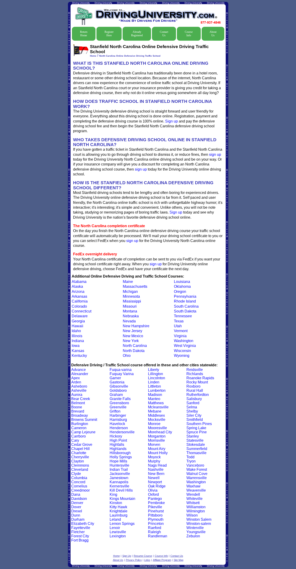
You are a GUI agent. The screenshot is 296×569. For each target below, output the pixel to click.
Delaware (80, 316)
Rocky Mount (197, 382)
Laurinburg (118, 515)
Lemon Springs (122, 524)
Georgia (78, 321)
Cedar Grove (81, 445)
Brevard (77, 411)
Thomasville (196, 453)
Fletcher (78, 532)
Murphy (154, 461)
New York (131, 341)
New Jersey (132, 331)
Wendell (193, 494)
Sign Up (126, 555)
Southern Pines (199, 424)
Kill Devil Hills (121, 490)
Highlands (118, 449)
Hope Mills (118, 461)
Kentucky (79, 356)
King (113, 494)
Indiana (78, 341)
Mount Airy (156, 449)
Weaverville (196, 490)
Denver (77, 503)
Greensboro (119, 403)
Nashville (155, 469)
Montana (130, 311)
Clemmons (80, 465)
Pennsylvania (185, 296)
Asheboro (79, 386)
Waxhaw (193, 486)
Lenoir (115, 528)
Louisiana (182, 282)
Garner (115, 378)
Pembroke (156, 503)
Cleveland (79, 469)
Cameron (78, 428)
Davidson (79, 499)
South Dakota (185, 311)
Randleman (157, 536)
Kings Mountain (122, 499)
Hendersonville (122, 432)
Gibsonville (119, 386)
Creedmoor (80, 490)
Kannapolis (119, 482)
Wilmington (195, 511)
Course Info (189, 33)
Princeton (156, 524)
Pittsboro (155, 515)
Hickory (116, 436)
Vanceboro (195, 465)
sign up (215, 154)
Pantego (155, 499)
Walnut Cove (196, 474)
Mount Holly (158, 453)
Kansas (78, 351)
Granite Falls (120, 399)
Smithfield (194, 420)
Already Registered (137, 33)
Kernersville (119, 486)
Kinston (116, 503)
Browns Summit (84, 420)
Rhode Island (185, 301)
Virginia (180, 336)
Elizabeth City (82, 524)
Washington (183, 341)
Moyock (154, 457)
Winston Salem (198, 519)
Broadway (79, 415)
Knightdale (118, 511)
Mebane (154, 411)
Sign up (171, 121)
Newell (154, 478)
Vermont (181, 331)
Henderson (119, 428)
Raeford (154, 528)
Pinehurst (156, 511)
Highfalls (117, 445)
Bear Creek (80, 399)
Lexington (118, 536)
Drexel (76, 511)
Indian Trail (119, 469)
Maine (128, 282)
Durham (77, 519)
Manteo (154, 399)
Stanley (192, 436)
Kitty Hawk (118, 507)
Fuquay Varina (122, 374)
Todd (190, 457)
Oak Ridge (157, 486)
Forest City (80, 536)
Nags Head (157, 465)
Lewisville (118, 532)
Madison (155, 395)
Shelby (192, 411)
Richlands (194, 374)
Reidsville (194, 370)
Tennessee (183, 316)
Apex (75, 378)
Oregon (180, 292)
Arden (76, 382)
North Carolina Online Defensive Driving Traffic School (129, 56)
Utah (178, 326)
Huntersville (119, 465)
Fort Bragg (80, 540)
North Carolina (135, 346)
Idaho (76, 331)
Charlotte (78, 453)
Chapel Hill (80, 449)
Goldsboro (118, 390)
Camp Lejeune (83, 432)
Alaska (77, 286)
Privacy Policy (134, 560)
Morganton (157, 436)
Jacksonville (120, 474)
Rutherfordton (197, 395)
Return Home (83, 33)
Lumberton (157, 390)
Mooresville (157, 428)
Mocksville (156, 420)
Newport (155, 482)
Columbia (79, 478)
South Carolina (186, 306)
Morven (154, 445)
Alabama (79, 282)
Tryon (191, 461)
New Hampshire (136, 326)
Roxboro (193, 386)
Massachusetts (135, 286)
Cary (75, 440)
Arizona (78, 292)
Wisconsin (182, 351)
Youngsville (196, 532)
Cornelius (79, 486)
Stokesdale (195, 445)
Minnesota (131, 296)
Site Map (178, 560)
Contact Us (164, 33)
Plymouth (155, 519)
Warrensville (196, 478)
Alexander (79, 374)
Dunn (75, 515)
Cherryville (80, 457)
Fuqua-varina (121, 370)
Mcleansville (158, 407)
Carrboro (78, 436)
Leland (115, 519)
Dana (75, 494)
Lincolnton (156, 378)
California (80, 301)
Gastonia (117, 382)
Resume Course (143, 555)
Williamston (196, 507)
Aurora (76, 395)
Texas (179, 321)
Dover (76, 507)
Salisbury (194, 399)
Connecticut (81, 311)
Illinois (77, 336)
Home (93, 56)
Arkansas (79, 296)
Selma (191, 407)
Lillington (155, 374)
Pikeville (155, 507)
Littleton (154, 386)
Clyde (76, 474)
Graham (116, 395)
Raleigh (154, 532)
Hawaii (77, 326)
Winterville (195, 528)
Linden (153, 382)
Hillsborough (120, 453)
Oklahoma (182, 286)
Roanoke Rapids (200, 378)
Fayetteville (80, 528)
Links (147, 560)
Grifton (115, 411)
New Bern (156, 474)
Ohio (127, 356)
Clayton (77, 461)
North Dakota (134, 351)
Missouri (130, 306)
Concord (78, 482)
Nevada (129, 321)
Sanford (192, 403)
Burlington (79, 424)
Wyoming (181, 356)
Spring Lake (196, 428)
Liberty (153, 370)
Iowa (76, 346)
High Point (118, 440)
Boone (76, 407)
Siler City (193, 415)
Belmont (78, 403)
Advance (78, 370)
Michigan (130, 292)
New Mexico (133, 336)
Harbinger (118, 415)
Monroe (154, 424)
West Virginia (185, 346)
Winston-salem (198, 524)
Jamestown (119, 478)
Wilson (192, 515)
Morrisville (156, 440)
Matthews (156, 403)
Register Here (109, 33)
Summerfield (196, 449)
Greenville (118, 407)
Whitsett (193, 503)
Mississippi (132, 301)
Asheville (78, 390)
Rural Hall (194, 390)
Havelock (117, 424)
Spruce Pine (196, 432)
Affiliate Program (162, 560)
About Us (213, 33)
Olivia (152, 490)
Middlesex (156, 415)
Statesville (195, 440)
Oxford (153, 494)
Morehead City (160, 432)
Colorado (79, 306)
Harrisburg (118, 420)
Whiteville (194, 499)
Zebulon (193, 536)
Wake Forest (196, 469)
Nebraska (131, 316)
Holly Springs (121, 457)
